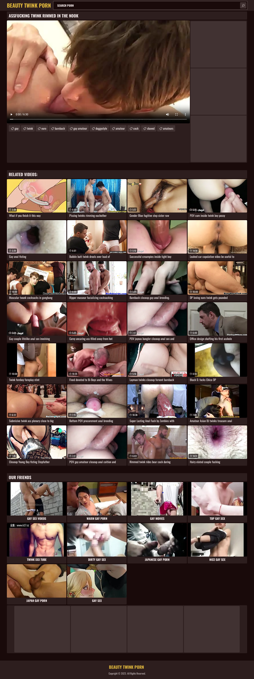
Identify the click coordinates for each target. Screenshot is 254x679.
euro (43, 128)
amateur (120, 128)
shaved (151, 128)
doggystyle (101, 128)
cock (136, 128)
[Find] (243, 5)
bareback (60, 128)
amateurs (168, 128)
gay (16, 128)
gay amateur (80, 128)
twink (30, 128)
